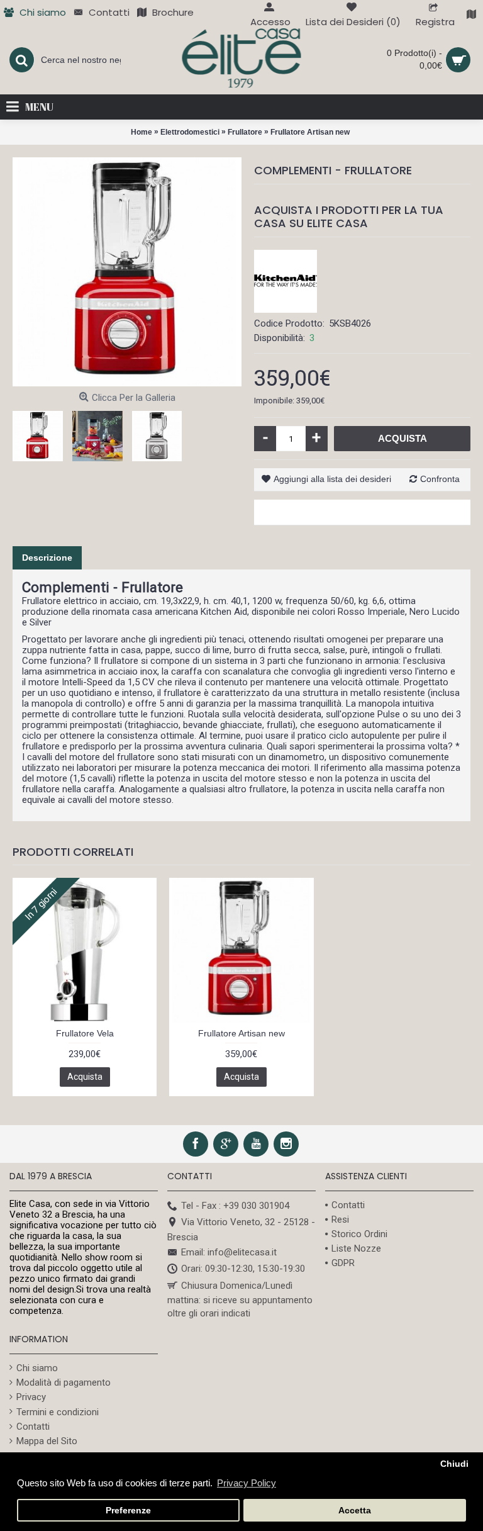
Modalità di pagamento (63, 1382)
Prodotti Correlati (73, 852)
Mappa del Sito (46, 1441)
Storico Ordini (359, 1234)
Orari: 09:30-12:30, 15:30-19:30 (243, 1268)
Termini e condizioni (57, 1412)
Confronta (440, 479)
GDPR (343, 1263)
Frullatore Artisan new (241, 1033)
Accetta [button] (354, 1510)
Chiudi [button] (454, 1464)
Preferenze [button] (128, 1510)
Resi (340, 1219)
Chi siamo (37, 1368)
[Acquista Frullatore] (127, 271)
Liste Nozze (356, 1248)
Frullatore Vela (85, 1033)
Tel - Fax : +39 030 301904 (235, 1205)
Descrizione (47, 557)
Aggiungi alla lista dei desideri (332, 479)
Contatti (348, 1205)
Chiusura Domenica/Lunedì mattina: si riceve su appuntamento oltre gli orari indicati (240, 1299)
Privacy (31, 1397)
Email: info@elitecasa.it (229, 1252)
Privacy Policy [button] (246, 1483)
